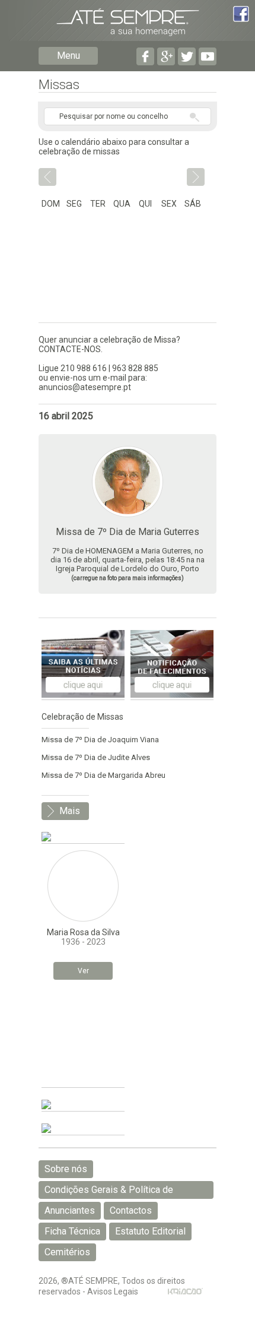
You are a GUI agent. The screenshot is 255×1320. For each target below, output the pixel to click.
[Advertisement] (83, 1036)
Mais (69, 810)
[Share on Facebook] (241, 15)
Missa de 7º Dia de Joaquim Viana (100, 739)
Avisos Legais (112, 1291)
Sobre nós (65, 1169)
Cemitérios (67, 1252)
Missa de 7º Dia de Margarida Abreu (103, 775)
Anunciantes (69, 1210)
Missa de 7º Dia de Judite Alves (96, 757)
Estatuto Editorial (150, 1231)
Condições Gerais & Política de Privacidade (108, 1191)
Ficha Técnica (72, 1231)
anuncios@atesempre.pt (85, 387)
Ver (83, 971)
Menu (68, 55)
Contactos (131, 1210)
